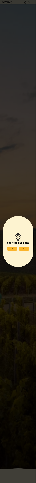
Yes (12, 248)
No (24, 248)
